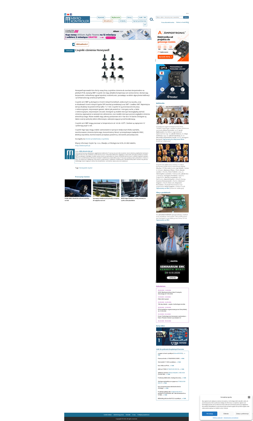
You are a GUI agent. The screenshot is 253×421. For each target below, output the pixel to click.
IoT (145, 24)
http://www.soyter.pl (82, 145)
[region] (172, 305)
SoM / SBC (142, 17)
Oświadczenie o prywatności (231, 418)
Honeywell (83, 167)
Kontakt (128, 415)
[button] (249, 397)
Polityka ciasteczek (218, 418)
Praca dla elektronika (167, 22)
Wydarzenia (116, 17)
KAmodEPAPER (178, 353)
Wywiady (101, 17)
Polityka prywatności (143, 415)
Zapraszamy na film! (162, 188)
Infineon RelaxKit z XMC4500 (176, 373)
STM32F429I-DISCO (173, 369)
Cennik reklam (108, 415)
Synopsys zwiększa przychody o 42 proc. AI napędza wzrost (106, 199)
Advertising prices (119, 415)
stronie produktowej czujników (97, 138)
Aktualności (108, 21)
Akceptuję (209, 413)
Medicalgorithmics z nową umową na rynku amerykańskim (133, 199)
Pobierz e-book (182, 22)
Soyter (90, 167)
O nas (134, 415)
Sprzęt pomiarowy (139, 21)
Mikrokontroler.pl (85, 151)
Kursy (130, 17)
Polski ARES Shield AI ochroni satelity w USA (77, 199)
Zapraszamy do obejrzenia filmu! (173, 139)
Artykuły (123, 21)
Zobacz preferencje (242, 413)
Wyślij (186, 17)
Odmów (226, 413)
